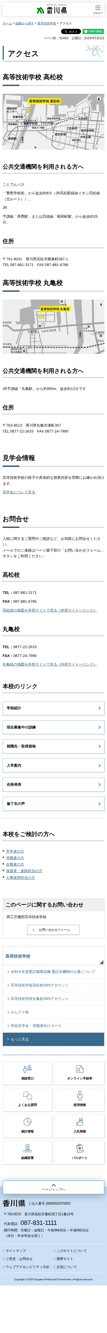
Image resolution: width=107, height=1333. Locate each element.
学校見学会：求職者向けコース (36, 1026)
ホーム (7, 23)
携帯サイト (65, 1259)
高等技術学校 (46, 23)
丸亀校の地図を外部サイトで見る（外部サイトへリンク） (50, 664)
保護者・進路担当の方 (24, 871)
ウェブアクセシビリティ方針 (28, 1267)
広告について (67, 1267)
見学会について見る (19, 492)
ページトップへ (53, 1189)
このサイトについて (72, 1251)
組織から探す (24, 23)
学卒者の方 (15, 851)
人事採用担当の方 (20, 878)
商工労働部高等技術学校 (26, 917)
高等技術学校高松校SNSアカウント (40, 985)
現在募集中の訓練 (21, 727)
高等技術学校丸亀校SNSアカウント (40, 999)
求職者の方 (15, 858)
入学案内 (14, 765)
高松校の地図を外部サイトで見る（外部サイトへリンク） (50, 610)
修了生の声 (16, 803)
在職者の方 (15, 864)
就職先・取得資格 (21, 746)
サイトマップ (16, 1251)
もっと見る (20, 1039)
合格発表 (14, 784)
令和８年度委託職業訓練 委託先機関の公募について (53, 972)
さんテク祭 (20, 1012)
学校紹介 (14, 708)
